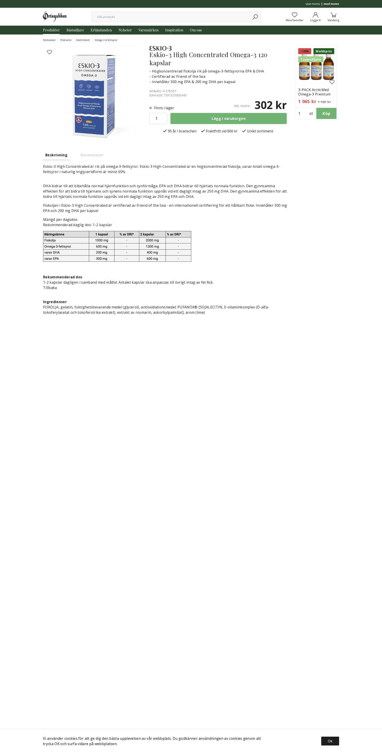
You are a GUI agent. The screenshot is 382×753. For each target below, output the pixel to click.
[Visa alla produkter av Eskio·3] (160, 48)
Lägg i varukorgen (229, 118)
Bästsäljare (75, 30)
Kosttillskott (83, 40)
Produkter (51, 30)
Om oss (196, 30)
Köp (326, 113)
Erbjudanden (101, 30)
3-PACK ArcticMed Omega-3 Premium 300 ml (314, 94)
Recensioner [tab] (92, 155)
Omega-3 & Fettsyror (106, 40)
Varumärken (148, 30)
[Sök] (255, 16)
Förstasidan (49, 40)
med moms (331, 4)
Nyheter (125, 30)
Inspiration (174, 30)
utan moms (313, 4)
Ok (330, 741)
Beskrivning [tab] (56, 155)
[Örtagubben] (55, 16)
